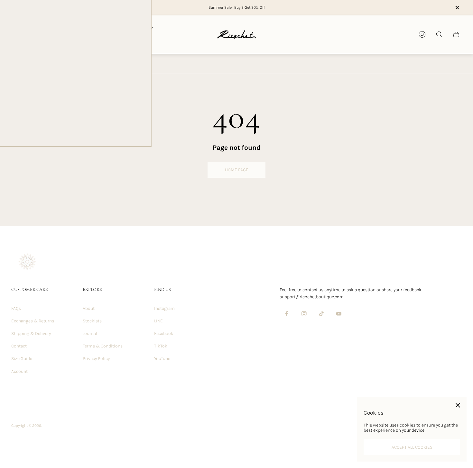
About (89, 308)
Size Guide (21, 358)
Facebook (163, 333)
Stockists (92, 321)
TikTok (160, 346)
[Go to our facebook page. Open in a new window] (287, 314)
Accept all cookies (412, 447)
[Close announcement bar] (457, 8)
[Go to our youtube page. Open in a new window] (339, 314)
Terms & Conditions (103, 346)
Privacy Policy (96, 358)
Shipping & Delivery (31, 333)
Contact (19, 346)
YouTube (162, 358)
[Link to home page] (27, 262)
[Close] (458, 405)
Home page (236, 170)
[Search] (439, 34)
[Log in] (422, 34)
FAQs (16, 308)
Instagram (164, 308)
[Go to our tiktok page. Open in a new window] (321, 314)
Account (19, 371)
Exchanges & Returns (32, 321)
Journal (90, 333)
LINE (158, 321)
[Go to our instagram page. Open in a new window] (304, 314)
